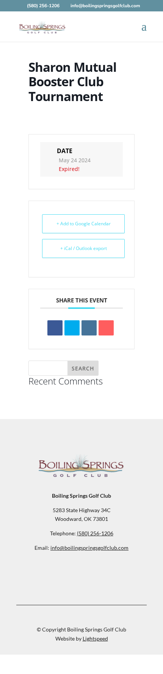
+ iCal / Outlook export (83, 248)
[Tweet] (72, 327)
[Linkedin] (89, 327)
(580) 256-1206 (44, 6)
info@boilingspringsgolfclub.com (89, 547)
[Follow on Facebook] (81, 571)
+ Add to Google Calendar (83, 223)
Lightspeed (95, 638)
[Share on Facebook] (55, 327)
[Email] (106, 327)
